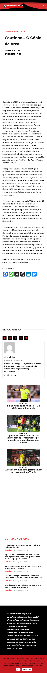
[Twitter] (21, 338)
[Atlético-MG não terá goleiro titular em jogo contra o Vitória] (23, 457)
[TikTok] (15, 338)
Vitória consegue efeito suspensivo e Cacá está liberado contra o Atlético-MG (23, 577)
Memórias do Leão (15, 31)
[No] (44, 664)
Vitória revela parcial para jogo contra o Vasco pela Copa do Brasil (23, 586)
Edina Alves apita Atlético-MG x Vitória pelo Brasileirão (23, 407)
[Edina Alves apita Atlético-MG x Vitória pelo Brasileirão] (23, 393)
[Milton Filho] (9, 348)
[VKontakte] (15, 375)
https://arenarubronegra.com (13, 360)
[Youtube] (26, 338)
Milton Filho (14, 50)
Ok (18, 669)
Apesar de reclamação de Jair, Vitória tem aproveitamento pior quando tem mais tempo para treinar (23, 439)
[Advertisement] (23, 73)
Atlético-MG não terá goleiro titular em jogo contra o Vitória (23, 471)
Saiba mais (27, 669)
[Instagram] (10, 338)
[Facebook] (4, 338)
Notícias (23, 403)
